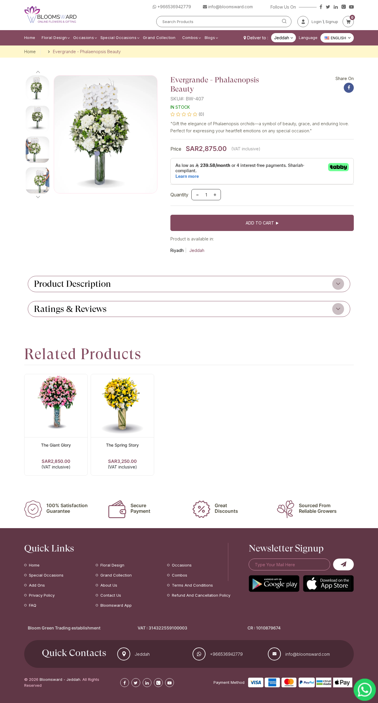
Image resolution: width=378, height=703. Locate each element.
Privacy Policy (42, 595)
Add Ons (37, 585)
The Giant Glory (56, 444)
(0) (201, 114)
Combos (190, 37)
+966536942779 (226, 654)
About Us (108, 585)
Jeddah (196, 250)
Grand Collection (159, 37)
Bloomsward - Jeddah (60, 679)
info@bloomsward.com (307, 654)
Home (29, 37)
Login (317, 21)
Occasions (83, 37)
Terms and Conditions (192, 585)
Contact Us (110, 595)
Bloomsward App (116, 605)
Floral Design (54, 37)
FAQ (32, 605)
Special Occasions (118, 37)
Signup (331, 21)
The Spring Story (122, 444)
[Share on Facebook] (349, 88)
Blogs (210, 37)
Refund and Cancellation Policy (201, 595)
